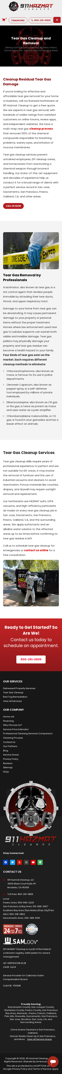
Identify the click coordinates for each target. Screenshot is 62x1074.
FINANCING (18, 20)
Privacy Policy (10, 759)
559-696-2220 (26, 902)
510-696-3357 (40, 906)
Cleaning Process (13, 737)
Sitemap (8, 767)
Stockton (26, 1019)
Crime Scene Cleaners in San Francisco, (33, 1029)
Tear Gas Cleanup (13, 692)
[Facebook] (5, 862)
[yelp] (19, 862)
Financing (8, 721)
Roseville (20, 1016)
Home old (8, 716)
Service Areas (11, 754)
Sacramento (33, 1016)
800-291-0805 (42, 20)
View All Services (12, 701)
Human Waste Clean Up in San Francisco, (33, 1036)
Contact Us (9, 742)
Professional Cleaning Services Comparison (28, 733)
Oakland (51, 1013)
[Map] (40, 862)
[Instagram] (26, 862)
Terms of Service (42, 1069)
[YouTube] (33, 862)
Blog (5, 750)
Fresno (32, 1013)
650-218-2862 (17, 914)
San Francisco (49, 1016)
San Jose (15, 1019)
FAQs (6, 771)
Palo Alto (9, 1016)
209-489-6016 (32, 918)
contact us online (36, 550)
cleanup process (41, 128)
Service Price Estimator (16, 729)
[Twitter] (12, 862)
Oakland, (33, 1033)
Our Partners (10, 746)
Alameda (22, 1013)
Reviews (7, 763)
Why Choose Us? (12, 725)
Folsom (41, 1013)
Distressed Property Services (19, 688)
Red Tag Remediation (15, 696)
